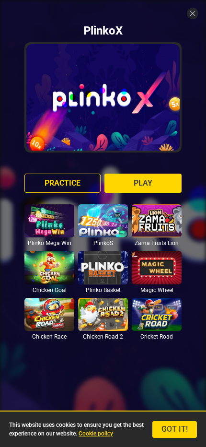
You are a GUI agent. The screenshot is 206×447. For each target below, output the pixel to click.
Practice (62, 183)
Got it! (174, 429)
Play (143, 183)
